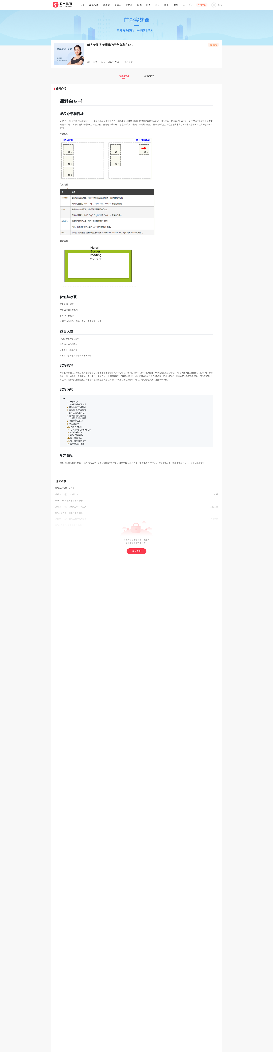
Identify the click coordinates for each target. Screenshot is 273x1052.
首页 (82, 5)
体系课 (106, 5)
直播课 (117, 5)
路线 (166, 5)
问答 (148, 5)
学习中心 (202, 5)
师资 (175, 5)
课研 (157, 5)
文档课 (129, 5)
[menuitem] (82, 4)
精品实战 (93, 5)
